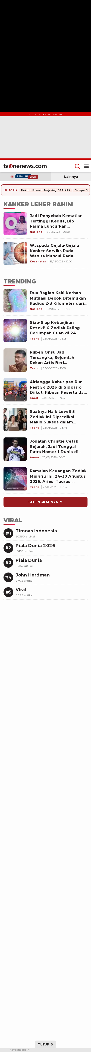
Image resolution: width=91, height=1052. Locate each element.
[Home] (25, 166)
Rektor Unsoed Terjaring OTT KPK (45, 190)
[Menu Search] (77, 166)
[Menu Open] (86, 166)
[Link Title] (15, 300)
